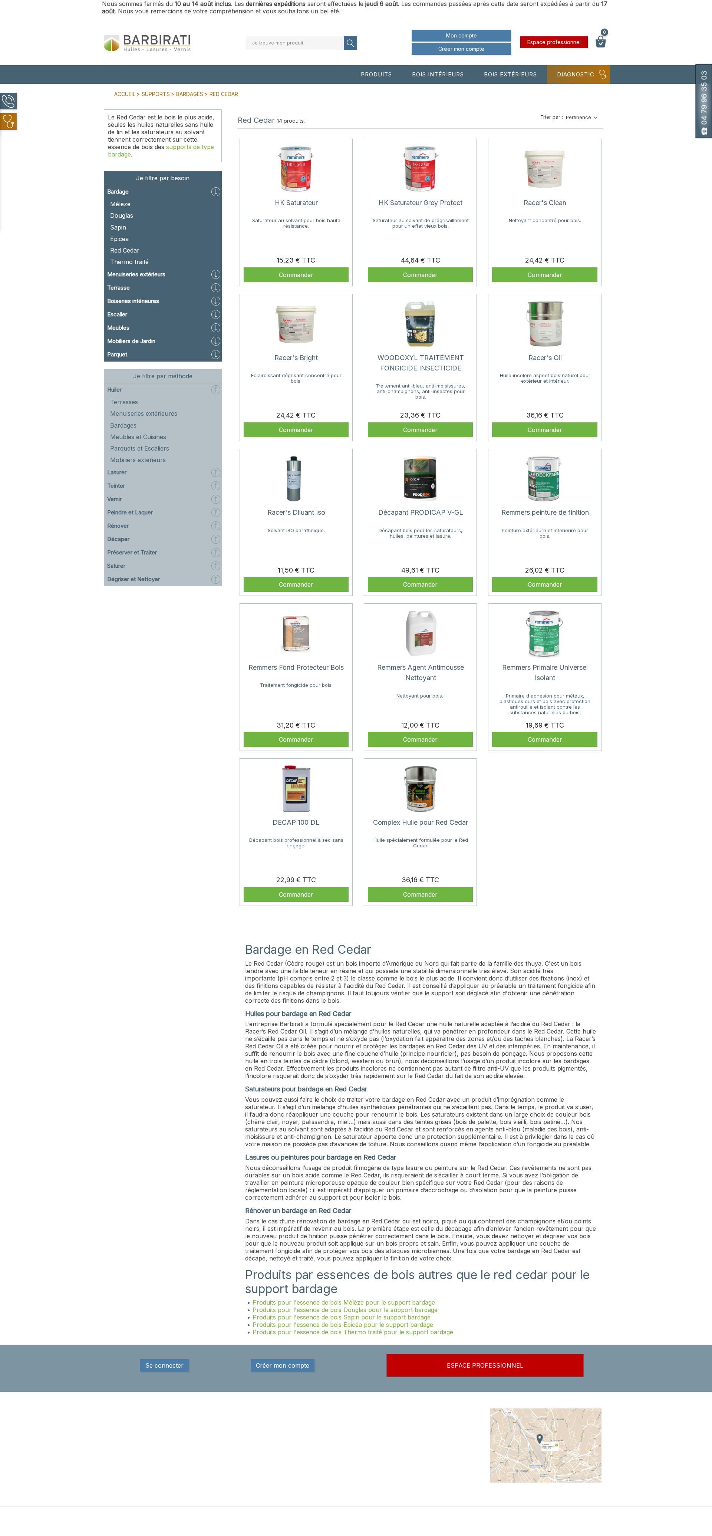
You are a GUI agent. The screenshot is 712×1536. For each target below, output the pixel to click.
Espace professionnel (554, 42)
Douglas (121, 215)
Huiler (114, 389)
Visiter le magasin (425, 1480)
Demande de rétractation (434, 1494)
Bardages (123, 425)
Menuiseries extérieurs (136, 274)
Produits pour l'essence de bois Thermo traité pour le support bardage (353, 1332)
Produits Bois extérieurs (347, 1443)
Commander (296, 274)
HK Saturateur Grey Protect (420, 203)
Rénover (118, 525)
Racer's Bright (296, 358)
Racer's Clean (545, 203)
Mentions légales (424, 1428)
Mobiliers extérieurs (138, 460)
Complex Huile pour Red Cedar (420, 822)
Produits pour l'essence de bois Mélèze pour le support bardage (344, 1302)
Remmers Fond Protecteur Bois (296, 667)
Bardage (118, 191)
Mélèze (120, 204)
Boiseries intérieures (133, 300)
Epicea (119, 239)
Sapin (118, 227)
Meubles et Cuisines (138, 437)
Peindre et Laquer (130, 512)
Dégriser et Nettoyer (133, 579)
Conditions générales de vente (440, 1435)
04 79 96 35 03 (141, 1458)
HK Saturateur (296, 203)
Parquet (117, 354)
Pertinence (578, 117)
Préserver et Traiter (132, 552)
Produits (376, 74)
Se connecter (164, 1365)
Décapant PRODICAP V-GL (420, 512)
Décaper (118, 539)
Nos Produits (335, 1428)
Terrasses (124, 402)
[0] (600, 45)
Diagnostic (575, 74)
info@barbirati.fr (142, 1467)
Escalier (117, 314)
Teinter (116, 485)
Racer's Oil (545, 358)
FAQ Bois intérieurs (342, 1457)
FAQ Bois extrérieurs (343, 1465)
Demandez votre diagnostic (352, 1472)
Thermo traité (129, 262)
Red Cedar (124, 250)
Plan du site (418, 1472)
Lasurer (116, 472)
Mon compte (461, 35)
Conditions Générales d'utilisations (430, 1453)
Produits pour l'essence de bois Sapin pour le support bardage (342, 1317)
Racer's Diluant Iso (296, 512)
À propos (415, 1443)
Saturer (116, 565)
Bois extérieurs (510, 74)
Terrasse (118, 287)
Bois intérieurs (438, 74)
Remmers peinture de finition (545, 512)
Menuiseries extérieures (143, 413)
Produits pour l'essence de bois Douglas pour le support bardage (345, 1309)
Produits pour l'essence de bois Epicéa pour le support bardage (343, 1324)
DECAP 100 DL (296, 822)
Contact (414, 1465)
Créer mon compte (461, 49)
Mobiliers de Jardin (131, 341)
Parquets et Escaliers (139, 448)
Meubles (118, 327)
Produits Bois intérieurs (347, 1435)
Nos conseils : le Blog (345, 1450)
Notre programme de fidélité (437, 1487)
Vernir (114, 498)
